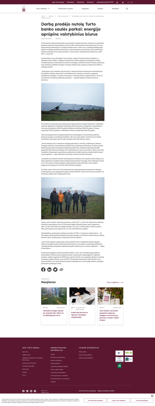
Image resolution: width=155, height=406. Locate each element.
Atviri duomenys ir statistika (59, 375)
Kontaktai (115, 9)
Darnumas (25, 369)
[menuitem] (128, 2)
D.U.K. (24, 375)
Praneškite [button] (70, 2)
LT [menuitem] (128, 2)
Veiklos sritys (26, 355)
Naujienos (85, 9)
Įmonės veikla (61, 307)
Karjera (100, 9)
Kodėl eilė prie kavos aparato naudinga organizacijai (79, 314)
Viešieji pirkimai (55, 363)
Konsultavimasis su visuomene (60, 378)
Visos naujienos (113, 282)
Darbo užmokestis (56, 360)
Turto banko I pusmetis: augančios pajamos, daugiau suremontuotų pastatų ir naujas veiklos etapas (109, 315)
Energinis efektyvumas (62, 16)
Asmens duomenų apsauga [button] (87, 391)
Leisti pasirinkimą (142, 400)
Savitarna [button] (90, 2)
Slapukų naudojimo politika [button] (106, 391)
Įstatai (53, 354)
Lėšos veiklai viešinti (57, 369)
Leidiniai (53, 382)
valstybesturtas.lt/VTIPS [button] (104, 2)
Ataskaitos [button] (80, 2)
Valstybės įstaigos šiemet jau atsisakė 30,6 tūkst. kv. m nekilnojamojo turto (53, 313)
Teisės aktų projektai (85, 355)
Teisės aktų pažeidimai (86, 358)
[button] (152, 396)
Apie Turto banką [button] (58, 2)
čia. (43, 402)
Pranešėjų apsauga (28, 366)
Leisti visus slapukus (119, 400)
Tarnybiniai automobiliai (58, 372)
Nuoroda (127, 9)
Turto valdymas (41, 9)
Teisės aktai (82, 352)
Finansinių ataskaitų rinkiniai (59, 366)
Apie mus (25, 352)
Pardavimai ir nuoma (65, 9)
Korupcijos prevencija (29, 363)
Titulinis (43, 16)
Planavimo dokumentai (58, 357)
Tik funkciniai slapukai (95, 400)
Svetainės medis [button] (123, 2)
